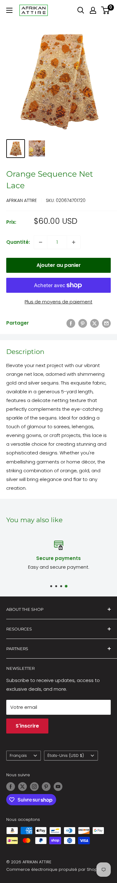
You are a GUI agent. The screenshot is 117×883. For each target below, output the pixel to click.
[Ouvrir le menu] (9, 10)
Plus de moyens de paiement (58, 301)
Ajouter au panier (59, 265)
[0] (106, 10)
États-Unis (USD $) (65, 755)
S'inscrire (27, 725)
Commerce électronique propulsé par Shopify (54, 869)
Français (18, 755)
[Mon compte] (93, 10)
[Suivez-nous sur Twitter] (22, 786)
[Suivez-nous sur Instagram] (34, 786)
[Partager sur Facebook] (70, 323)
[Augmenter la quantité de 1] (73, 242)
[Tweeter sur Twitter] (94, 323)
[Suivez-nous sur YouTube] (58, 786)
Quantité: (18, 242)
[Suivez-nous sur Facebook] (10, 786)
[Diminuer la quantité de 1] (40, 242)
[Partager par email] (106, 323)
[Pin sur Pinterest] (82, 323)
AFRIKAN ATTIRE (21, 200)
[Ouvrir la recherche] (80, 10)
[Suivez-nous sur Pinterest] (46, 786)
